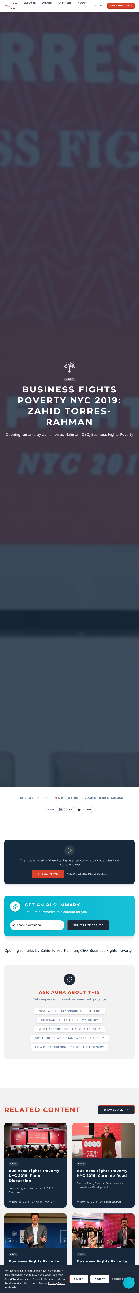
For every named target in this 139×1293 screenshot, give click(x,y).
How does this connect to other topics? (69, 1047)
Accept (100, 1279)
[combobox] (37, 925)
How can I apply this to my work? (69, 1019)
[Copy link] (89, 809)
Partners (65, 2)
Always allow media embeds (87, 874)
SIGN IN (98, 5)
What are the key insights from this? (69, 1010)
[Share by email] (61, 809)
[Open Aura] (129, 1283)
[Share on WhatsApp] (70, 809)
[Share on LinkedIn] (80, 809)
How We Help (14, 5)
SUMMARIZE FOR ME (88, 925)
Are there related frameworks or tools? (69, 1038)
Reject (79, 1279)
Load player (50, 874)
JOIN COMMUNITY (121, 5)
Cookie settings (123, 1279)
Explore (30, 2)
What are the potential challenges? (69, 1029)
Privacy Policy (56, 1283)
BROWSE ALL (113, 1109)
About (82, 2)
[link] (35, 1165)
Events (47, 2)
